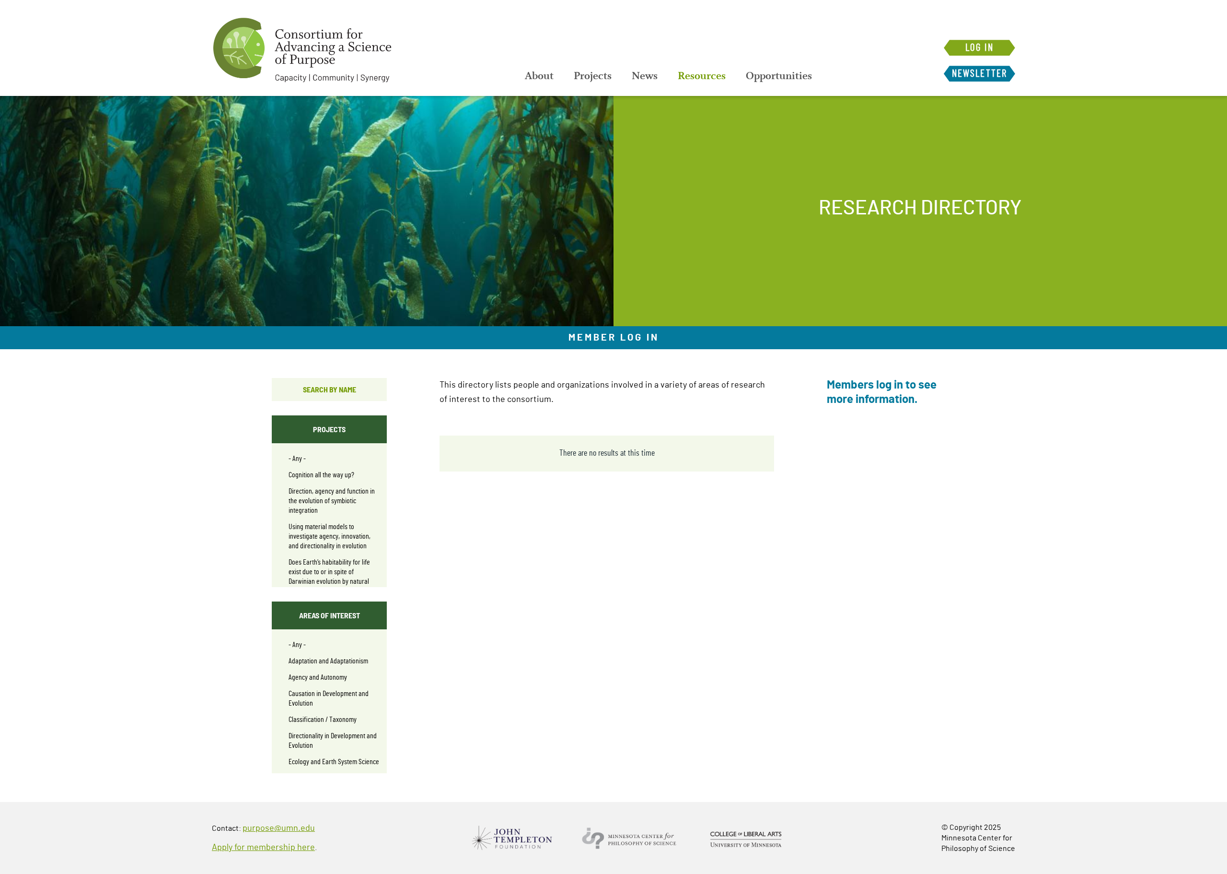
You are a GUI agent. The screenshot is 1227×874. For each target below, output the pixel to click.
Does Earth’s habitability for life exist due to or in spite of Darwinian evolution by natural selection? (329, 576)
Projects (593, 76)
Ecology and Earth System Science (334, 762)
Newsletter (979, 74)
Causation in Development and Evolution (329, 698)
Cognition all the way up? (321, 475)
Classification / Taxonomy (323, 719)
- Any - (297, 458)
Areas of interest (329, 615)
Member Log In (613, 338)
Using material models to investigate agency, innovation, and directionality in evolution (329, 536)
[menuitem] (539, 76)
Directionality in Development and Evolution (333, 740)
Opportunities (779, 76)
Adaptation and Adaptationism (328, 661)
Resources (702, 76)
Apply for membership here (263, 847)
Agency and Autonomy (318, 677)
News (645, 76)
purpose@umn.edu (279, 828)
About (539, 76)
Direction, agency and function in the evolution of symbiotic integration (332, 500)
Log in (979, 48)
